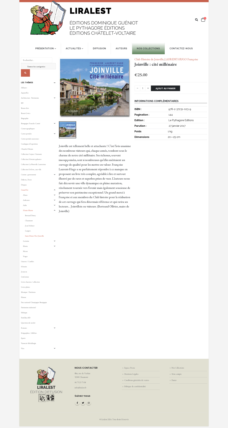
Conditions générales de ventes (136, 380)
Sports (23, 338)
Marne (25, 246)
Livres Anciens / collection (30, 282)
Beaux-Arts (25, 108)
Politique (24, 312)
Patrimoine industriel (28, 307)
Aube (25, 205)
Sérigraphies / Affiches (29, 333)
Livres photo (25, 287)
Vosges (25, 256)
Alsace (25, 195)
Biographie (25, 118)
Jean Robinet (29, 225)
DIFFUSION (99, 48)
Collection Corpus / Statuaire (31, 154)
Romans (24, 328)
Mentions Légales (131, 374)
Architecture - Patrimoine (30, 98)
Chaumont (29, 220)
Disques (24, 185)
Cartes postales (26, 133)
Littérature (25, 277)
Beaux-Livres (25, 113)
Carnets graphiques (28, 128)
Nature (23, 297)
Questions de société (28, 323)
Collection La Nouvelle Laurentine (33, 164)
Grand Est (24, 190)
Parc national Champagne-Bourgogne (34, 302)
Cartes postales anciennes (30, 139)
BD (22, 103)
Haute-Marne (28, 210)
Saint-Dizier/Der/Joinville (34, 236)
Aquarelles (25, 93)
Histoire (24, 266)
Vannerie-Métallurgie (28, 343)
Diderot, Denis (26, 179)
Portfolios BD (25, 317)
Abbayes (24, 87)
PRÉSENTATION (44, 48)
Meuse (25, 251)
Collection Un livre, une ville (31, 169)
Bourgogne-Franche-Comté (30, 123)
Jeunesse (24, 271)
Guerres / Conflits (27, 261)
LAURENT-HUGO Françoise (181, 59)
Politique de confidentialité (135, 386)
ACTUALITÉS (73, 48)
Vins (22, 348)
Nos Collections (178, 368)
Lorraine (26, 241)
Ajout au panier (165, 88)
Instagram (88, 403)
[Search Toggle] (197, 20)
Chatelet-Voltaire (27, 149)
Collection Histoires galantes (31, 159)
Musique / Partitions (28, 292)
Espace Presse (129, 368)
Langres (28, 231)
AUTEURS (121, 48)
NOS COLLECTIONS (148, 48)
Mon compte (177, 374)
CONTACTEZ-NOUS (181, 48)
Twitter (83, 403)
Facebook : (77, 403)
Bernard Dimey (30, 215)
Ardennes (26, 200)
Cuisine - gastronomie (28, 174)
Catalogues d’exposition (29, 144)
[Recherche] (25, 73)
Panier (174, 380)
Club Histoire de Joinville (149, 59)
